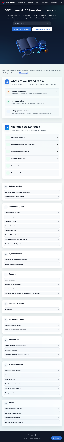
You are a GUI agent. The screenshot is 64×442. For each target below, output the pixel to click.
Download (30, 2)
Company (54, 2)
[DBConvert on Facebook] (32, 435)
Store (36, 2)
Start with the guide (22, 29)
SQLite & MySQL (24, 73)
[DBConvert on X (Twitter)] (28, 435)
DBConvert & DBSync (43, 29)
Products (20, 2)
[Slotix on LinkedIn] (35, 435)
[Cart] (61, 2)
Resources (45, 2)
